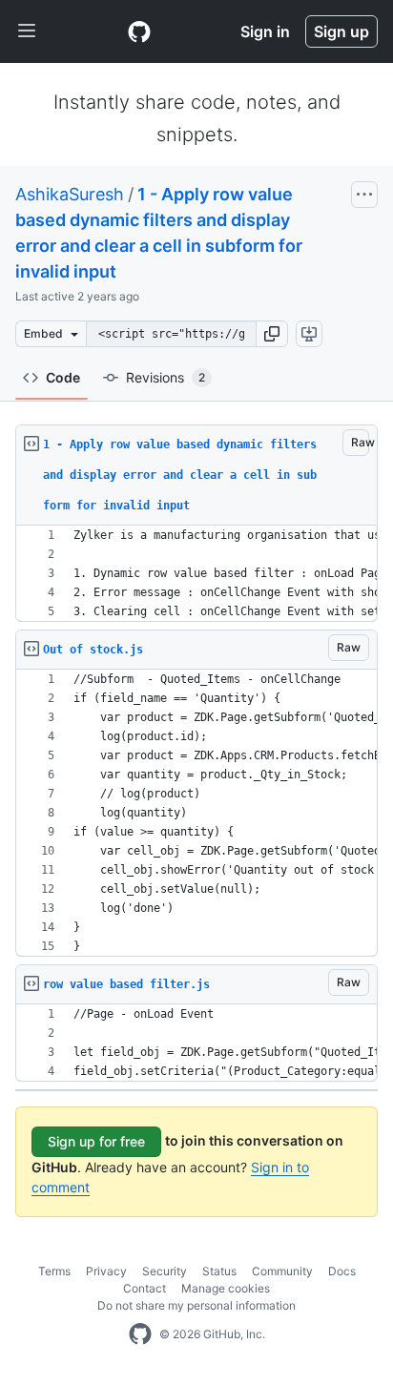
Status (219, 1271)
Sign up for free (96, 1141)
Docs (342, 1271)
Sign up (341, 31)
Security (164, 1271)
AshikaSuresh (69, 194)
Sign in (265, 31)
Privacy (106, 1271)
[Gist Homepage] (139, 31)
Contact (144, 1288)
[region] (196, 574)
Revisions (165, 377)
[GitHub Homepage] (140, 1334)
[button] (272, 333)
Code (63, 377)
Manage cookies (225, 1288)
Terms (54, 1271)
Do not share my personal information (196, 1305)
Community (282, 1271)
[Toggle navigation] (26, 31)
